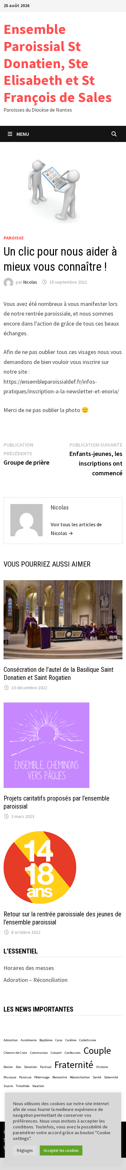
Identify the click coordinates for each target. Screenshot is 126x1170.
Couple (97, 1050)
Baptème (45, 1040)
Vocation (38, 1086)
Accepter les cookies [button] (61, 1150)
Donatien (30, 1067)
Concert (56, 1053)
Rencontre (59, 1077)
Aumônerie (29, 1040)
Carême (70, 1040)
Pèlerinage (41, 1077)
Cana (58, 1040)
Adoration (11, 1040)
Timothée (22, 1086)
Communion (39, 1053)
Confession (72, 1053)
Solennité (111, 1077)
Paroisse (14, 238)
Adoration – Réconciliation (36, 979)
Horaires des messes (29, 968)
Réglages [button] (25, 1150)
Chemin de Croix (15, 1053)
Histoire (102, 1067)
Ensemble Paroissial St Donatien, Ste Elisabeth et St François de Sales (58, 63)
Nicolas (30, 282)
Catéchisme (87, 1040)
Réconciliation (80, 1077)
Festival (45, 1067)
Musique (10, 1077)
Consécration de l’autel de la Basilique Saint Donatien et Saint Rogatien (58, 673)
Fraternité (73, 1065)
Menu (22, 134)
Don (18, 1067)
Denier (8, 1067)
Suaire (8, 1086)
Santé (97, 1077)
